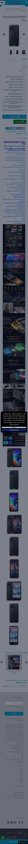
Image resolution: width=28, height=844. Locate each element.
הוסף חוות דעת (6, 686)
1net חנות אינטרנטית (8, 837)
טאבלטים (21, 777)
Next (26, 662)
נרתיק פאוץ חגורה (17, 79)
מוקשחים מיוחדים (19, 780)
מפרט (20, 138)
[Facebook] (19, 823)
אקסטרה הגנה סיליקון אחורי (14, 76)
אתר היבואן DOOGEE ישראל (17, 745)
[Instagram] (22, 823)
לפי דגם (21, 772)
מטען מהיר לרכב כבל (16, 87)
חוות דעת (15, 138)
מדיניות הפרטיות (14, 430)
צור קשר (21, 783)
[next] (4, 34)
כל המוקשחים (20, 769)
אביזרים (21, 775)
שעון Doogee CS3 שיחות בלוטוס (13, 110)
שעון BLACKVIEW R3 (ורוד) (14, 96)
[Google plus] (15, 823)
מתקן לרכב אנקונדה (16, 84)
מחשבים (21, 778)
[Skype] (11, 823)
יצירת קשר (19, 122)
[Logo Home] (14, 2)
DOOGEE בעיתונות (19, 744)
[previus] (23, 34)
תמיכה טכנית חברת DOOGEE (17, 748)
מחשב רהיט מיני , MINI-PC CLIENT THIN (14, 759)
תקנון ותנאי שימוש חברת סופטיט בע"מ (15, 751)
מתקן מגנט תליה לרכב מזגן (14, 82)
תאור (24, 138)
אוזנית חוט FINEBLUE (15, 94)
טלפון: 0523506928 (19, 792)
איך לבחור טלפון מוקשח (18, 758)
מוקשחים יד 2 (20, 781)
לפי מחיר (21, 771)
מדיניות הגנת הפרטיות (18, 710)
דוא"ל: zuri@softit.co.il (18, 795)
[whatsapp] (3, 838)
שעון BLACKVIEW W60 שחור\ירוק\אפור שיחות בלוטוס (12, 106)
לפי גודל (21, 774)
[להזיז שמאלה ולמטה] (19, 842)
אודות (22, 755)
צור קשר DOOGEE (19, 750)
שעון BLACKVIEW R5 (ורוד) (14, 99)
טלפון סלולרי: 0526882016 (17, 794)
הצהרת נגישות (20, 753)
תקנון (22, 756)
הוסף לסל (13, 841)
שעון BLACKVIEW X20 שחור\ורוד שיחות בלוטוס (13, 102)
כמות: (13, 58)
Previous (1, 662)
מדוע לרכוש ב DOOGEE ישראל (16, 747)
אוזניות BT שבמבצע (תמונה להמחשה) (13, 90)
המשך (14, 427)
